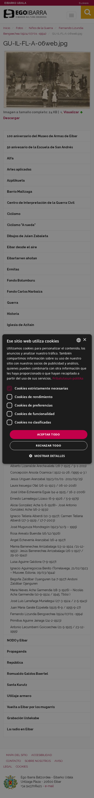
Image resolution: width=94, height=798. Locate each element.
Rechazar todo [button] (48, 445)
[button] (47, 455)
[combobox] (78, 340)
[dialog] (47, 399)
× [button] (84, 339)
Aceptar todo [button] (48, 434)
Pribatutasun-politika (67, 378)
